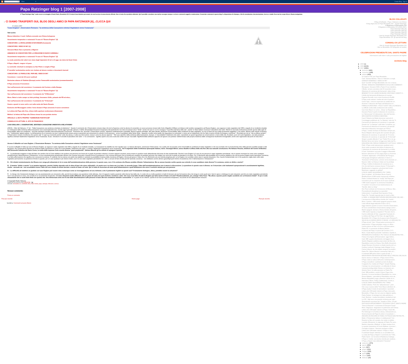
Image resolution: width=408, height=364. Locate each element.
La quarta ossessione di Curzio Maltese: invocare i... (379, 326)
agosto (364, 345)
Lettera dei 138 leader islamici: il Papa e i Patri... (378, 330)
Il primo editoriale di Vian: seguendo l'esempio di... (379, 214)
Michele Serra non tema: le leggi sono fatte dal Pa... (379, 141)
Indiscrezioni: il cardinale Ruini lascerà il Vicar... (377, 193)
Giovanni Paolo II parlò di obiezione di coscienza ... (379, 112)
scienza (56, 183)
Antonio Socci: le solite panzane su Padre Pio (377, 270)
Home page (136, 199)
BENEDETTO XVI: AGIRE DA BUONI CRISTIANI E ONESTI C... (383, 93)
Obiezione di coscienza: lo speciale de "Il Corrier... (378, 135)
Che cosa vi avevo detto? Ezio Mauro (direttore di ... (379, 287)
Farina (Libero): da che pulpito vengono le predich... (379, 249)
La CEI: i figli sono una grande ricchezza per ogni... (379, 299)
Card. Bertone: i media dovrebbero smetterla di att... (379, 297)
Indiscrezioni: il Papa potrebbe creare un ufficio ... (378, 224)
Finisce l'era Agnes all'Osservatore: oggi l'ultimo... (378, 237)
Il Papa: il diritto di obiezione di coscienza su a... (378, 164)
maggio (365, 351)
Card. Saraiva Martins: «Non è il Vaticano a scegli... (379, 78)
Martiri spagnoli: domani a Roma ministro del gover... (379, 210)
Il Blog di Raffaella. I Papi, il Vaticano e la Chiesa (390, 22)
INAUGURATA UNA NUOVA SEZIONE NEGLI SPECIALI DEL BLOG (384, 255)
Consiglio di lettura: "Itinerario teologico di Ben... (378, 328)
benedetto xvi (17, 183)
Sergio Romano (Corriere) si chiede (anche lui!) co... (379, 245)
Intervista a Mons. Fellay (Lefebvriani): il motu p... (378, 280)
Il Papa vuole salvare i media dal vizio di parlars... (378, 99)
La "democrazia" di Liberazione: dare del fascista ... (379, 114)
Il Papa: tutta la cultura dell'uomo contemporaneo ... (379, 260)
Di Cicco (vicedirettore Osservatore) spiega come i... (379, 208)
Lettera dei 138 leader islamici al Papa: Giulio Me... (379, 310)
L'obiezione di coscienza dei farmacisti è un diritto (378, 149)
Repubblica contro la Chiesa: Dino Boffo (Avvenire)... (379, 243)
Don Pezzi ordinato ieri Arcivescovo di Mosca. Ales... (379, 189)
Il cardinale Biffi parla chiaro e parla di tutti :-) (377, 253)
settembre (365, 343)
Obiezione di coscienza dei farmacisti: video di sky (378, 91)
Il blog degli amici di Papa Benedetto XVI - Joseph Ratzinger (386, 23)
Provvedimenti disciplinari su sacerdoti (374, 191)
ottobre (364, 74)
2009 (362, 64)
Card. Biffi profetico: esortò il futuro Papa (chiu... (378, 272)
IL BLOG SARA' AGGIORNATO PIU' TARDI (376, 282)
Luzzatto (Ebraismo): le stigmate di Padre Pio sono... (379, 322)
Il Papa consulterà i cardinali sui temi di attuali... (378, 262)
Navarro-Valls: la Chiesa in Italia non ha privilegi (378, 162)
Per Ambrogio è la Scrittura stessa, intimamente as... (379, 312)
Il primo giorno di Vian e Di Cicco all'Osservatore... (378, 226)
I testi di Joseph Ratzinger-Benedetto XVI (393, 35)
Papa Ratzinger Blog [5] (399, 29)
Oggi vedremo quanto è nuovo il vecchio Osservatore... (380, 205)
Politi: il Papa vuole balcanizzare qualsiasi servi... (378, 145)
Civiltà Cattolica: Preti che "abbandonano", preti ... (378, 285)
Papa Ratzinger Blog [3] (399, 32)
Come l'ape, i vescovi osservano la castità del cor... (379, 101)
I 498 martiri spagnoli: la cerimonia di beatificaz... (378, 182)
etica (29, 183)
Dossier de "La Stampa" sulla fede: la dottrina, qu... (379, 124)
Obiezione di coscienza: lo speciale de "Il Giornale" (379, 137)
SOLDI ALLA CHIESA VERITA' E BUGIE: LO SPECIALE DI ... (382, 220)
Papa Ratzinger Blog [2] (399, 34)
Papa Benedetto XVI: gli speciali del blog (393, 37)
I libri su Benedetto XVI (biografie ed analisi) (392, 47)
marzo (364, 355)
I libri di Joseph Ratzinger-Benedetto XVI (393, 45)
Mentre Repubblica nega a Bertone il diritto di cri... (378, 278)
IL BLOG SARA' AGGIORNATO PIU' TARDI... (377, 172)
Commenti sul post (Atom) (22, 203)
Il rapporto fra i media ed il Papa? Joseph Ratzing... (379, 264)
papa (40, 183)
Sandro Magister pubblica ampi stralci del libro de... (379, 241)
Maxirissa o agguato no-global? (372, 170)
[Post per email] (31, 182)
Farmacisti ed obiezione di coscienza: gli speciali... (379, 126)
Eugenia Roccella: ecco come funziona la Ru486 (378, 97)
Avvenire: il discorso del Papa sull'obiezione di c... (378, 103)
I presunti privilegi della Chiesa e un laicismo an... (378, 268)
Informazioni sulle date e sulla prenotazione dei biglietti (388, 55)
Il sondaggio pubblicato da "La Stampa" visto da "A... (379, 120)
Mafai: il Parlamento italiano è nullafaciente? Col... (378, 318)
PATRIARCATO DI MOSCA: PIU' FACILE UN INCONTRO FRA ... (383, 235)
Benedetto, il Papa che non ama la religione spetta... (379, 293)
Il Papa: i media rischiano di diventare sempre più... (379, 130)
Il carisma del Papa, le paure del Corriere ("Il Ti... (378, 230)
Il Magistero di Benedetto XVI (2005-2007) (392, 27)
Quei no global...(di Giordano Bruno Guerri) (376, 174)
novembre (365, 72)
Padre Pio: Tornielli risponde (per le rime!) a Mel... (378, 195)
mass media (34, 183)
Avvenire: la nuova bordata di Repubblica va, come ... (380, 274)
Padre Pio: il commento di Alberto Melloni (375, 228)
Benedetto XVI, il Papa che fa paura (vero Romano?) (379, 218)
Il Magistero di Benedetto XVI (396, 25)
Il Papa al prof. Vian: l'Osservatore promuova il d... (379, 222)
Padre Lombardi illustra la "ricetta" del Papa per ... (378, 178)
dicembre (365, 70)
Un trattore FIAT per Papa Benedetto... (375, 76)
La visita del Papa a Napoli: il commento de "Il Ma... (379, 335)
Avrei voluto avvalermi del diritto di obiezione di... (378, 147)
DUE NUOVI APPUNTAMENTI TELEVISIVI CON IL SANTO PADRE (384, 303)
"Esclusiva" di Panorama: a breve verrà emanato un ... (380, 160)
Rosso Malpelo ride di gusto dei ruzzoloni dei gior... (379, 133)
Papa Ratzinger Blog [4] (399, 30)
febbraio (365, 357)
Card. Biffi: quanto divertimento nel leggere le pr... (378, 239)
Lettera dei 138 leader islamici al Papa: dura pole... (379, 291)
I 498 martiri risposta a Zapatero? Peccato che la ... (379, 212)
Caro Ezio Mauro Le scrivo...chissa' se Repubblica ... (379, 110)
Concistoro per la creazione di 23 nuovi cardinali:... (379, 180)
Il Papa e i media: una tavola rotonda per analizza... (379, 339)
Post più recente (6, 199)
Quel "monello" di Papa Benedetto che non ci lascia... (379, 83)
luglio (364, 347)
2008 (362, 66)
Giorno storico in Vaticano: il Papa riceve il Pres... (378, 258)
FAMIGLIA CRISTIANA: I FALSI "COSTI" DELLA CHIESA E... (382, 106)
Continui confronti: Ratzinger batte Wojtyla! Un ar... (379, 247)
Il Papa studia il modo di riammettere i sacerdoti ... (378, 289)
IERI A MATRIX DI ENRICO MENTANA (374, 116)
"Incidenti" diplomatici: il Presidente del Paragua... (378, 155)
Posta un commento (13, 195)
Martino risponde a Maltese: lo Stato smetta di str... (379, 324)
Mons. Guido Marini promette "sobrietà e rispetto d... (379, 233)
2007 (362, 68)
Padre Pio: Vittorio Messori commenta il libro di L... (379, 251)
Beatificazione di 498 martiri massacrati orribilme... (379, 176)
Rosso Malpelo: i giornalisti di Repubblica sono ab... (379, 276)
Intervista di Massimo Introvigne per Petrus (376, 128)
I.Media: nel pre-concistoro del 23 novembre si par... (379, 89)
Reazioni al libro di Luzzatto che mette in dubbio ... (379, 320)
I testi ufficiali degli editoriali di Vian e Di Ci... (376, 203)
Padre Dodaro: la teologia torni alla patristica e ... (378, 295)
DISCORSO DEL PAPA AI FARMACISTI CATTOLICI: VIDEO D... (383, 143)
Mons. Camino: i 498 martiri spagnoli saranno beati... (379, 201)
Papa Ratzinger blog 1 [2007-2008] (53, 9)
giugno (364, 349)
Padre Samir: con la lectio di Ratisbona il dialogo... (378, 337)
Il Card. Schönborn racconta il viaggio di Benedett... (379, 151)
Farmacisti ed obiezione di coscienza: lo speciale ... (379, 122)
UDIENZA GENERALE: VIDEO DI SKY (374, 81)
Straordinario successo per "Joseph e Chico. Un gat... (380, 301)
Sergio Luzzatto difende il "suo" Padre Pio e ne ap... (379, 139)
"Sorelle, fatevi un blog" (369, 187)
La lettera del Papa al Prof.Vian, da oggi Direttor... (378, 216)
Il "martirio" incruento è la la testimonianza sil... (377, 185)
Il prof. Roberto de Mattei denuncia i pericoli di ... (378, 118)
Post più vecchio (264, 199)
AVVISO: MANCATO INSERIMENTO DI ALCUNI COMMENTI (382, 85)
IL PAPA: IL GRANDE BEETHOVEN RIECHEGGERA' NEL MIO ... (383, 197)
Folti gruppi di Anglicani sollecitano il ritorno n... (377, 158)
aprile (364, 353)
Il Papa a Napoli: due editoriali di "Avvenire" (376, 341)
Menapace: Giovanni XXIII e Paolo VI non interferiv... (379, 87)
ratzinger (44, 183)
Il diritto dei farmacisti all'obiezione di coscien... (377, 95)
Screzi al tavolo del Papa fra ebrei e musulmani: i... (379, 314)
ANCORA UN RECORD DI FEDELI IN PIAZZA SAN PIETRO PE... (383, 316)
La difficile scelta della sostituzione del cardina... (378, 108)
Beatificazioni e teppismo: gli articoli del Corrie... (378, 168)
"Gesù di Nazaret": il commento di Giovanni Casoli (378, 305)
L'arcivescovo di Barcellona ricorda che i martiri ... (378, 199)
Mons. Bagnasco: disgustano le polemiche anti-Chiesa (380, 307)
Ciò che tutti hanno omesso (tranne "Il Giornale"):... (379, 166)
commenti (24, 183)
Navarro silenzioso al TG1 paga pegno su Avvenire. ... (380, 153)
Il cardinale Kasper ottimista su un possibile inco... (378, 332)
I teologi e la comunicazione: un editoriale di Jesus (379, 266)
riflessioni (51, 183)
